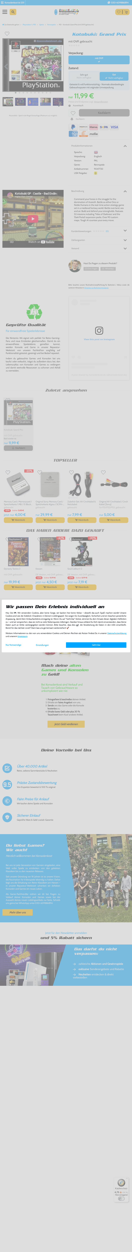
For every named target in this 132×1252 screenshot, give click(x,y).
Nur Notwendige (13, 644)
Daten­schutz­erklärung (116, 633)
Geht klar (96, 644)
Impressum (22, 636)
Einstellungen (42, 645)
